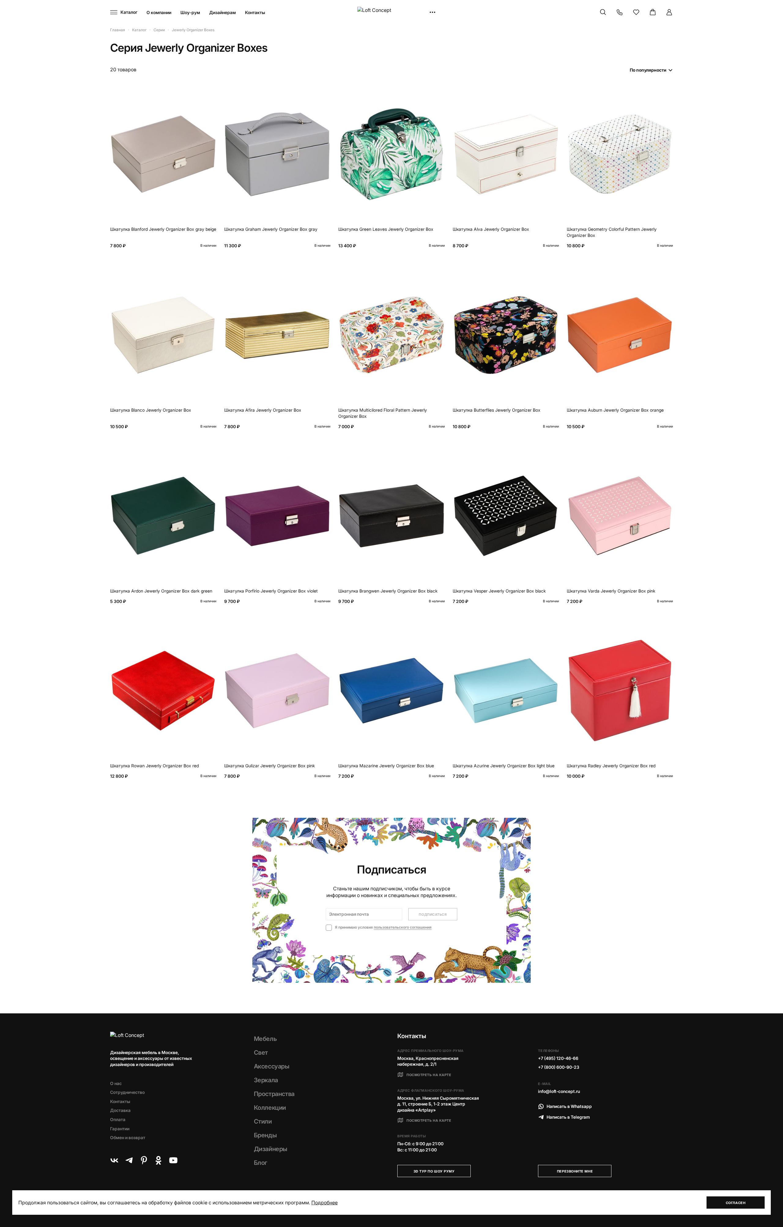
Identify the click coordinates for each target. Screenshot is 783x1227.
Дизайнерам (222, 12)
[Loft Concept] (391, 12)
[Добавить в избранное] (210, 94)
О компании (159, 12)
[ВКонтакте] (114, 1160)
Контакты (255, 12)
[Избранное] (636, 12)
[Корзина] (652, 12)
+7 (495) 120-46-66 (558, 1058)
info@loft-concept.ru (559, 1091)
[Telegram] (129, 1160)
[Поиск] (603, 12)
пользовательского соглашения (403, 927)
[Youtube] (173, 1160)
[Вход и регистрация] (669, 12)
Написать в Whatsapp (569, 1106)
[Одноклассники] (158, 1160)
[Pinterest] (143, 1160)
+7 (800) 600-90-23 (558, 1067)
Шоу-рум (190, 12)
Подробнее (324, 1202)
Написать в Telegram (568, 1117)
